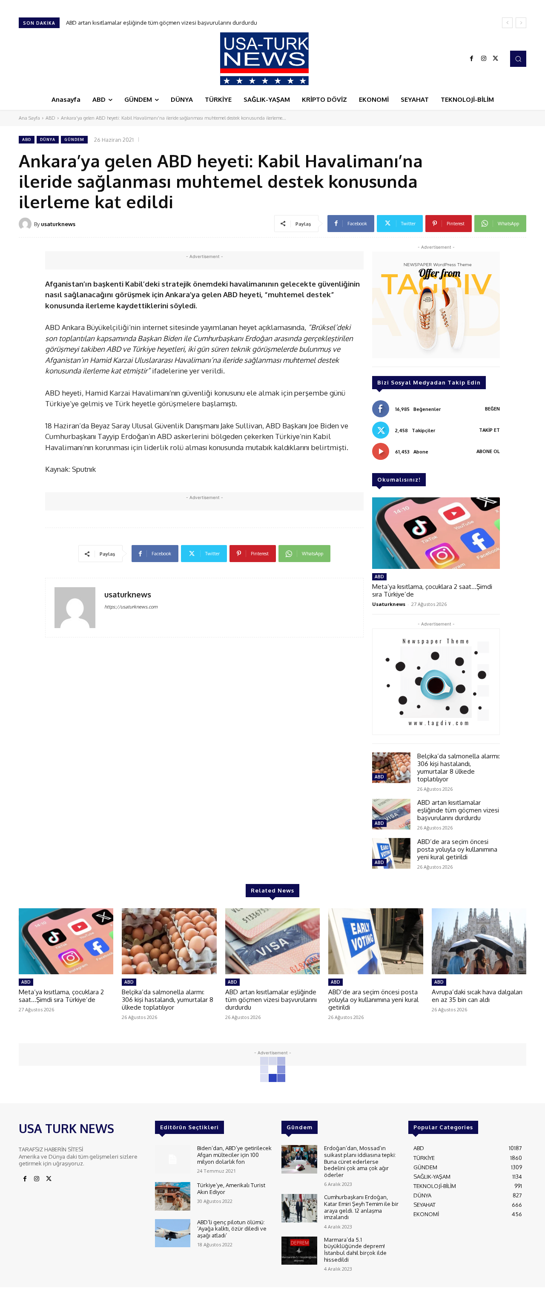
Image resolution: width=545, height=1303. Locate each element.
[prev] (507, 22)
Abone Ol (488, 451)
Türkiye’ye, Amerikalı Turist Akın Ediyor (231, 1188)
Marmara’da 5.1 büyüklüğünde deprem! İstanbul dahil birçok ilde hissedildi (355, 1249)
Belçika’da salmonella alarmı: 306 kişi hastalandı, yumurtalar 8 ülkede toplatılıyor (458, 767)
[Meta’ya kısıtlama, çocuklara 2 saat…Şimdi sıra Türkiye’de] (436, 533)
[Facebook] (472, 59)
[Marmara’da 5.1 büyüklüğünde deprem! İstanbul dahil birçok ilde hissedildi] (299, 1251)
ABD (50, 118)
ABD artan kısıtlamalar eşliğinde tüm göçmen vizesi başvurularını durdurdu (458, 810)
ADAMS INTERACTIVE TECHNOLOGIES (192, 1294)
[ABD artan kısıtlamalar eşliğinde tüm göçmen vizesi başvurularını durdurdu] (391, 814)
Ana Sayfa (29, 118)
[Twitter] (496, 59)
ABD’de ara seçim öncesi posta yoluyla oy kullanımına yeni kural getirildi (159, 22)
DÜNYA (47, 139)
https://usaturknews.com (131, 607)
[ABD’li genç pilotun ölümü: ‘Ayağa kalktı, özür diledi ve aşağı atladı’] (172, 1233)
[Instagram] (484, 59)
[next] (521, 22)
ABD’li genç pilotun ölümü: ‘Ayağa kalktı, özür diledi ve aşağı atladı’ (232, 1229)
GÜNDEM (74, 139)
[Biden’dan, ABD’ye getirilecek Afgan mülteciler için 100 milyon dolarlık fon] (172, 1159)
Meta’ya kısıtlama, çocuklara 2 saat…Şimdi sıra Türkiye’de (432, 590)
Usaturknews (388, 604)
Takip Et (489, 430)
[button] (518, 59)
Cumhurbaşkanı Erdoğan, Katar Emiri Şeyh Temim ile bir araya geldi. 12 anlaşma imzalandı (361, 1207)
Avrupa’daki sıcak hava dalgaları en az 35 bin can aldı (477, 996)
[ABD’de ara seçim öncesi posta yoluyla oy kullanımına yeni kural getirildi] (391, 853)
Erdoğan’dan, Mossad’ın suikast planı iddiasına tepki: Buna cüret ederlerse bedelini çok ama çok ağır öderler (360, 1161)
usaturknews (58, 224)
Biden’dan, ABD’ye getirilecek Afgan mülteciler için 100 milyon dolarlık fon (234, 1155)
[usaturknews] (26, 224)
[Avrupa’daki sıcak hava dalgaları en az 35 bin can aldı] (479, 941)
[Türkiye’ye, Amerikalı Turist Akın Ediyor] (172, 1196)
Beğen (492, 409)
